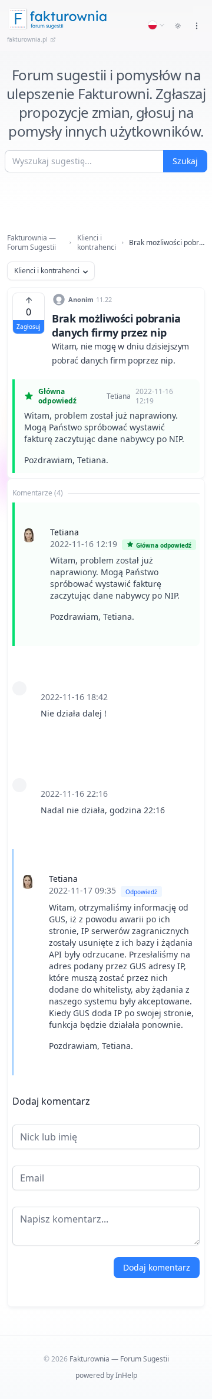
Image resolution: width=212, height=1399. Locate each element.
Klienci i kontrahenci (96, 242)
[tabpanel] (106, 788)
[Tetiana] (29, 535)
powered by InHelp (106, 1375)
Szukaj (185, 161)
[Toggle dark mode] (178, 26)
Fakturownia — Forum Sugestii (31, 242)
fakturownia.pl (27, 39)
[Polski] (156, 25)
